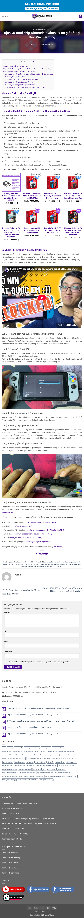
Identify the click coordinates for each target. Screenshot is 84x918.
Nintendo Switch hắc (42, 29)
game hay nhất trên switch (34, 755)
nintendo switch (50, 564)
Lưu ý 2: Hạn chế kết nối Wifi (17, 77)
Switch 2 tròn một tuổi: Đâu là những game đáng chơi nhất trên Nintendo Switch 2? (39, 708)
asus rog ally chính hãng (32, 748)
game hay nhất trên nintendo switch (13, 755)
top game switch (72, 776)
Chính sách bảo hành (10, 853)
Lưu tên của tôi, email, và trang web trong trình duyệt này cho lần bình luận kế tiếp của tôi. (39, 662)
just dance (30, 762)
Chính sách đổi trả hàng (11, 858)
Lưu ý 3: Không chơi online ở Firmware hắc (22, 79)
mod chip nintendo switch (16, 564)
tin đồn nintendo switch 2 (27, 772)
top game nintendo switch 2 (63, 772)
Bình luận (8, 612)
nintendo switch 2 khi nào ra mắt (47, 765)
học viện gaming (19, 762)
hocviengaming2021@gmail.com (39, 542)
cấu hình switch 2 (57, 748)
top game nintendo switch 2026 (55, 776)
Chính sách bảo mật (9, 868)
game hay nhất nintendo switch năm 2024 (61, 751)
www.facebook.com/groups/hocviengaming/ (34, 534)
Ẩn (34, 62)
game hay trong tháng (51, 755)
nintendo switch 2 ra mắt (66, 765)
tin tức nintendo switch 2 (10, 772)
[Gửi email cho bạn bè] (46, 554)
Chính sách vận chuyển (11, 863)
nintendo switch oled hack (36, 566)
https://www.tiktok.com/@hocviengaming (26, 538)
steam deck (61, 769)
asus (3, 748)
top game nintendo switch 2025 (33, 776)
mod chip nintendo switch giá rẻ (34, 564)
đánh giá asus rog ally (46, 780)
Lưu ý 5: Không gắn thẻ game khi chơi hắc (21, 85)
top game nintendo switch (45, 772)
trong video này (7, 512)
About (37, 912)
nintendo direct (59, 762)
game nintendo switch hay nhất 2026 (38, 758)
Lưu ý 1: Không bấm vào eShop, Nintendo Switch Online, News (29, 74)
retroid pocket (51, 769)
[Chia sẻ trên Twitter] (42, 554)
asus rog (10, 748)
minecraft (50, 762)
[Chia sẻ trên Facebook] (38, 554)
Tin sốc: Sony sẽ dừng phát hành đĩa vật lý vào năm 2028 (29, 727)
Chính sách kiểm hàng (10, 873)
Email (6, 641)
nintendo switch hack (62, 564)
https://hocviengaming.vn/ (21, 526)
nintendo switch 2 (7, 765)
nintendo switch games (9, 769)
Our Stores (45, 912)
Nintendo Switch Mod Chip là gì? (15, 66)
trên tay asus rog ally (8, 780)
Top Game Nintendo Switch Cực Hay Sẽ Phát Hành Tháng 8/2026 (32, 715)
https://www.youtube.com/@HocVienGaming (42, 522)
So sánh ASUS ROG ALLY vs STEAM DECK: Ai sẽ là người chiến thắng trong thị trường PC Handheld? (62, 589)
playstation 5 (37, 769)
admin (51, 45)
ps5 (44, 769)
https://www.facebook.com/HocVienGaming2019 (44, 530)
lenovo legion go (40, 762)
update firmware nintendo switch (27, 780)
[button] (5, 16)
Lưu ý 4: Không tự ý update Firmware (19, 82)
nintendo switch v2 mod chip (53, 566)
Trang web (8, 651)
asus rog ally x (46, 748)
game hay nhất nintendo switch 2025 (35, 751)
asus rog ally (19, 748)
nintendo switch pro (25, 769)
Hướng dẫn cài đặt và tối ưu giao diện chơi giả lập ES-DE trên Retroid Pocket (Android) (40, 721)
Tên (6, 631)
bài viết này (58, 547)
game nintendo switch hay (68, 755)
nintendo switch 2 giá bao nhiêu (25, 765)
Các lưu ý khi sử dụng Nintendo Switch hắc (19, 71)
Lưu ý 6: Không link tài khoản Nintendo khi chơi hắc (25, 87)
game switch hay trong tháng (61, 758)
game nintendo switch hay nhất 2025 (13, 758)
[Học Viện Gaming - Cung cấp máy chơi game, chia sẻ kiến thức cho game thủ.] (42, 16)
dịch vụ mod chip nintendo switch (54, 562)
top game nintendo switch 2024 (12, 776)
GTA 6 (73, 758)
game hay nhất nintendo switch (12, 751)
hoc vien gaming (70, 562)
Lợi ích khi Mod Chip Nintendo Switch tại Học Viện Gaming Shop (27, 69)
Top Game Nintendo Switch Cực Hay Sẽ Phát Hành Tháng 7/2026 (32, 734)
